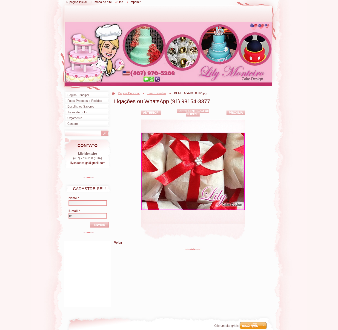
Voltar (118, 242)
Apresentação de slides (194, 112)
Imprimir (135, 2)
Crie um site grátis (226, 325)
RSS (121, 2)
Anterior (150, 112)
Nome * (74, 198)
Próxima (236, 112)
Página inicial (78, 2)
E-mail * (74, 211)
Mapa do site (103, 2)
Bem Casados (156, 93)
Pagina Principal (129, 93)
